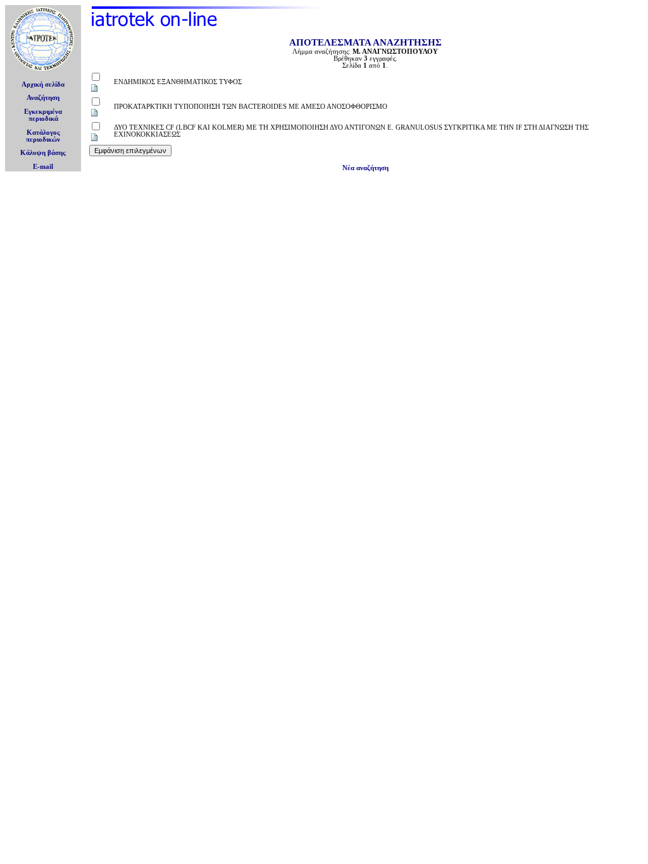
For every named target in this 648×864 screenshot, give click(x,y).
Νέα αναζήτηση (365, 167)
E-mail (43, 166)
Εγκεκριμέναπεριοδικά (43, 115)
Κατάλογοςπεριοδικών (43, 136)
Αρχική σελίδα (43, 84)
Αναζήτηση (43, 97)
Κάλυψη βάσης (43, 152)
